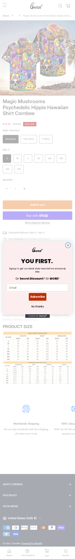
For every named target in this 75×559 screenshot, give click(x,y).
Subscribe (37, 297)
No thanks (37, 306)
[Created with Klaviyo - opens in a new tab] (37, 316)
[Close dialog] (68, 245)
